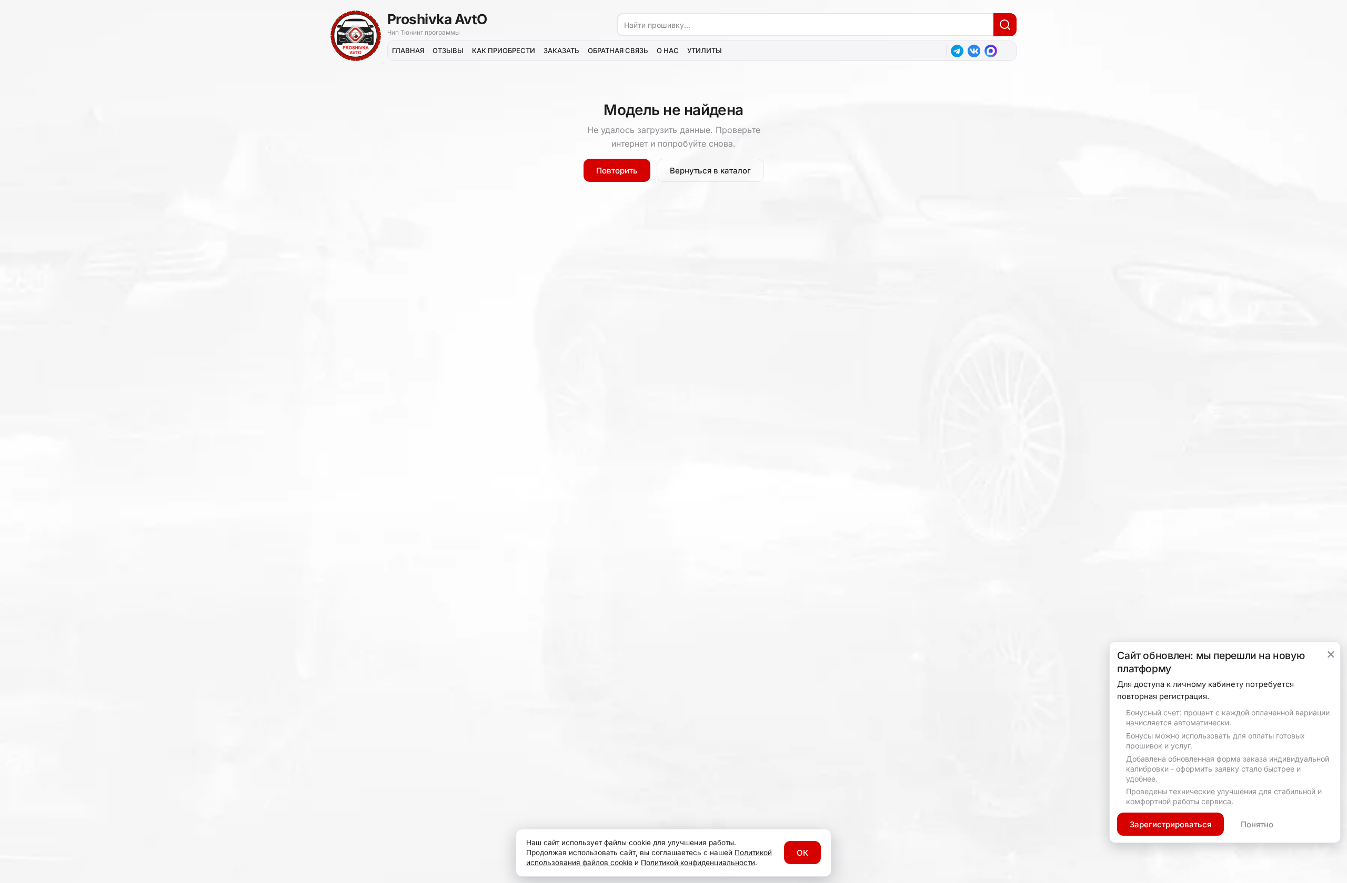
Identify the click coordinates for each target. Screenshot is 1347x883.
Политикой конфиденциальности (698, 862)
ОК (802, 853)
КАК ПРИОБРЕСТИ (503, 50)
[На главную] (355, 36)
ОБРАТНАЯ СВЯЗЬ (618, 50)
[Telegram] (957, 51)
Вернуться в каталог (710, 171)
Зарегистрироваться (1170, 824)
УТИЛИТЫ (704, 50)
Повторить (617, 171)
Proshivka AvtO (437, 19)
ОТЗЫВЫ (448, 50)
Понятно (1257, 824)
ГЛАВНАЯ (408, 50)
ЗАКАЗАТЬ (561, 50)
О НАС (668, 50)
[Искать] (1005, 24)
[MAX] (990, 51)
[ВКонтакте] (974, 51)
